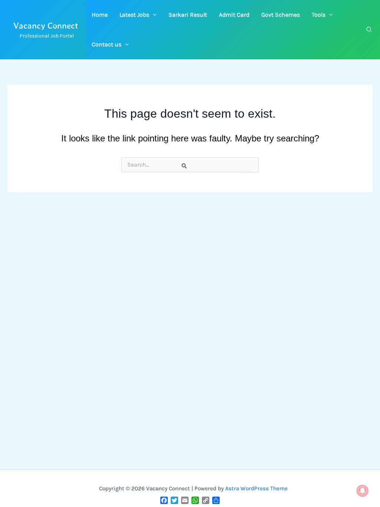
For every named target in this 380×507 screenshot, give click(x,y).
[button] (138, 15)
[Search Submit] (184, 166)
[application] (153, 15)
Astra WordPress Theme (256, 488)
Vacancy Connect (45, 25)
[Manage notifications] (362, 491)
